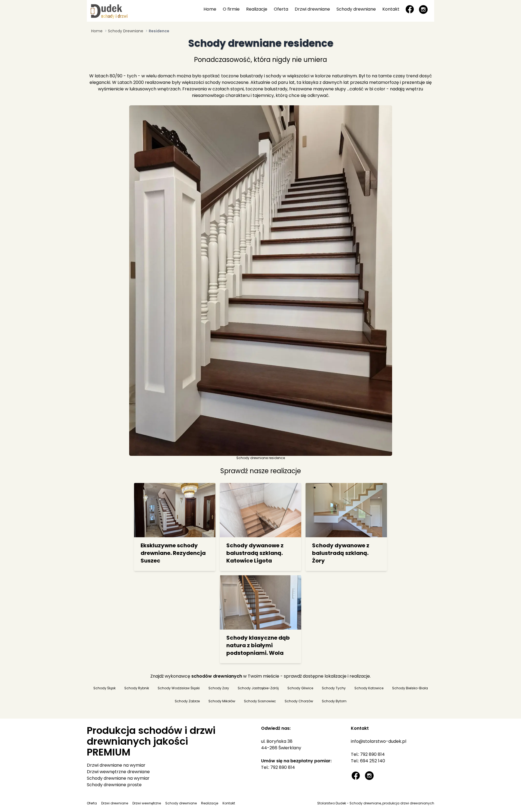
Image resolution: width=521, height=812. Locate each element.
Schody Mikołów (221, 701)
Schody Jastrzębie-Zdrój (258, 688)
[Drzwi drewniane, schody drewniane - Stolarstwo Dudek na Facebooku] (410, 9)
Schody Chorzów (299, 701)
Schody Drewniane (125, 31)
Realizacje (256, 9)
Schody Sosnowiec (260, 701)
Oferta (281, 9)
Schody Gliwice (300, 688)
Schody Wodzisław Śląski (179, 688)
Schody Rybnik (136, 688)
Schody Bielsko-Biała (410, 688)
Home (210, 9)
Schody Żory (218, 688)
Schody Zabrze (187, 701)
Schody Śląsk (104, 688)
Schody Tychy (334, 688)
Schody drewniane (356, 9)
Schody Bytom (334, 701)
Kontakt (390, 9)
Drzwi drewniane (312, 9)
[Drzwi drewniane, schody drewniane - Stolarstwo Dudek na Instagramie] (423, 9)
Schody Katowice (368, 688)
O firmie (231, 9)
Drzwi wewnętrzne (146, 803)
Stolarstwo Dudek (331, 803)
